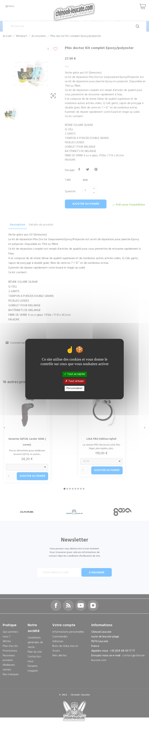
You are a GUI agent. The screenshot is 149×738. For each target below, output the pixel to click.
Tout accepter (76, 374)
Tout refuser (76, 381)
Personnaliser (74, 388)
